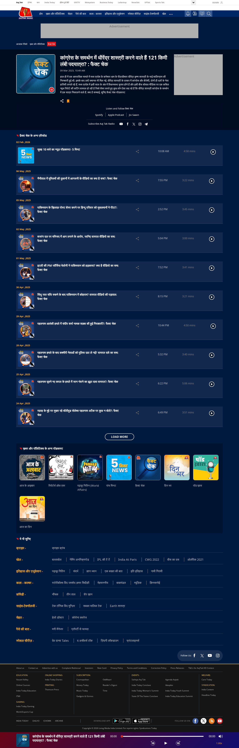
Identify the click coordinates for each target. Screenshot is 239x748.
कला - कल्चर (95, 13)
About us (20, 668)
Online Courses (23, 685)
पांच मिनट (111, 485)
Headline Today (209, 695)
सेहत (70, 13)
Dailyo (36, 720)
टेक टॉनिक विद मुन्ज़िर (63, 606)
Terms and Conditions (137, 668)
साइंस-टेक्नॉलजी (151, 13)
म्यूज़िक (137, 583)
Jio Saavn (134, 114)
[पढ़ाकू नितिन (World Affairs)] (90, 467)
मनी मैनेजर (57, 629)
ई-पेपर (30, 2)
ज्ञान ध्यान (91, 571)
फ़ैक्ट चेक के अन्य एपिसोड (33, 135)
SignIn (215, 2)
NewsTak (135, 2)
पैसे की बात (81, 13)
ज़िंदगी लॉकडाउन (109, 640)
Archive (59, 720)
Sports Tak (159, 2)
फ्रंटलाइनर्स (133, 640)
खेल (164, 13)
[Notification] (188, 14)
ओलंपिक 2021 (195, 559)
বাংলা (38, 2)
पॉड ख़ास (197, 485)
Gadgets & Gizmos (84, 696)
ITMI (18, 696)
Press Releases (177, 668)
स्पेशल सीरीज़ (134, 13)
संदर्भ (75, 571)
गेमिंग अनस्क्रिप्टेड (79, 559)
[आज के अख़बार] (32, 467)
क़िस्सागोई (155, 583)
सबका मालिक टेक (92, 606)
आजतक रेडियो (21, 44)
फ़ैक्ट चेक (51, 44)
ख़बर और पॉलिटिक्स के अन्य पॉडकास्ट (43, 448)
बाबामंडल (121, 583)
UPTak (147, 2)
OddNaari (107, 679)
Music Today (82, 690)
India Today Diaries (53, 679)
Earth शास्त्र (117, 606)
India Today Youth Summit (177, 690)
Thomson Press (52, 689)
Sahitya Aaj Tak (139, 679)
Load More (119, 437)
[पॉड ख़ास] (205, 467)
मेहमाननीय (103, 583)
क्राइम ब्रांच (58, 548)
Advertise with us (50, 668)
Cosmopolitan (82, 679)
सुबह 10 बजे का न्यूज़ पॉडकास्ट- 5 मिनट (58, 149)
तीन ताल (70, 594)
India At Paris (127, 559)
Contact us (33, 668)
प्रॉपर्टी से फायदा (80, 629)
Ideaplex (169, 685)
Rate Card (101, 668)
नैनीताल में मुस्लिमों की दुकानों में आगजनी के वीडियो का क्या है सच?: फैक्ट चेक (77, 178)
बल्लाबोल (56, 559)
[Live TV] (202, 13)
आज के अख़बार (27, 485)
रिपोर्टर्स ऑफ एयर (56, 485)
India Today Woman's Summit (145, 690)
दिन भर (167, 485)
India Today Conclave (141, 685)
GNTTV (77, 2)
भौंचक (55, 594)
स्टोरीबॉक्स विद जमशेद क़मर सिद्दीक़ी (70, 583)
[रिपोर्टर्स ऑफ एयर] (61, 467)
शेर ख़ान (88, 594)
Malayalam (90, 2)
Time (105, 690)
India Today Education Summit (179, 696)
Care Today (207, 679)
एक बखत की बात (113, 571)
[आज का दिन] (32, 508)
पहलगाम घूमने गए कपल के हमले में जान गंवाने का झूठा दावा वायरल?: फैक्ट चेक (77, 382)
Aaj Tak (19, 2)
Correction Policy (158, 668)
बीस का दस (173, 559)
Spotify (99, 114)
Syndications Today (148, 728)
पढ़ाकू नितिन (58, 571)
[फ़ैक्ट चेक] (147, 467)
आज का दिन (26, 527)
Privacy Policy (117, 668)
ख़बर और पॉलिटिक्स (55, 13)
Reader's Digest (110, 685)
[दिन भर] (176, 467)
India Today (50, 2)
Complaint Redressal (71, 668)
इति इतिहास (137, 571)
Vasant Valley (22, 679)
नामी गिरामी (156, 571)
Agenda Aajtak (172, 679)
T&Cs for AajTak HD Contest (201, 668)
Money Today (82, 685)
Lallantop (122, 2)
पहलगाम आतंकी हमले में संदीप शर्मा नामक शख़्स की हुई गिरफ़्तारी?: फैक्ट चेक (76, 323)
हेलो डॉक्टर (58, 617)
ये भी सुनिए (25, 539)
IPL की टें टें (103, 559)
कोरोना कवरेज (79, 617)
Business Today (106, 2)
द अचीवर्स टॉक (85, 640)
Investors (89, 668)
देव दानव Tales (60, 640)
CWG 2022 (152, 559)
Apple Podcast (116, 114)
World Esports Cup (24, 711)
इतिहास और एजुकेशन (115, 13)
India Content (208, 689)
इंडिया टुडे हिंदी (64, 2)
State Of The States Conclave (145, 696)
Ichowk (47, 720)
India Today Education (26, 690)
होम (41, 13)
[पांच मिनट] (119, 467)
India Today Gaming (25, 706)
